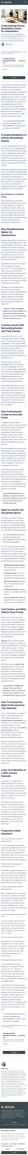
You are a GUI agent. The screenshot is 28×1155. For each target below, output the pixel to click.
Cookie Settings (20, 1149)
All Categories (22, 1124)
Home (3, 1124)
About (11, 1124)
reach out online (20, 695)
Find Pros (14, 77)
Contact (16, 1124)
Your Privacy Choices (6, 1145)
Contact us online (15, 318)
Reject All (7, 1149)
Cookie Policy (21, 1143)
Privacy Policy (4, 1143)
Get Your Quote (21, 125)
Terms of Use (13, 1143)
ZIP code (5, 69)
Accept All (14, 1152)
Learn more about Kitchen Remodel (10, 52)
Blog (7, 1124)
